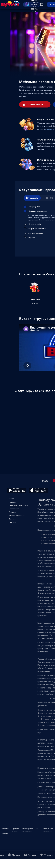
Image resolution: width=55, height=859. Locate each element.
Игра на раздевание (17, 515)
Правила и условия (5, 828)
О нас (11, 499)
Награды (12, 522)
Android (34, 198)
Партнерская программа (27, 828)
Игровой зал (14, 509)
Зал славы (13, 512)
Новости (12, 502)
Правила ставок (15, 828)
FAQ (38, 828)
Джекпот (12, 519)
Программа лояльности (18, 505)
